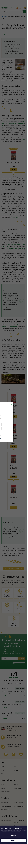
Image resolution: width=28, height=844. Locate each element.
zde (19, 832)
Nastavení (13, 835)
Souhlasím (13, 840)
